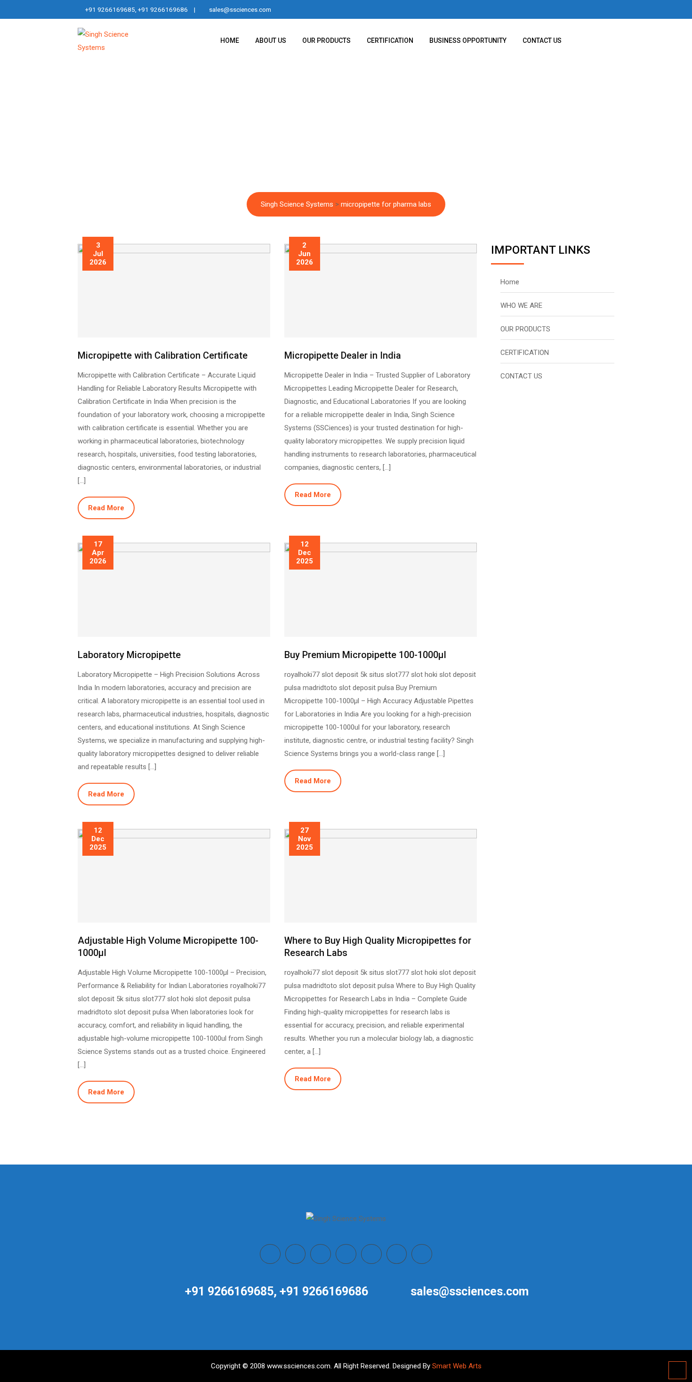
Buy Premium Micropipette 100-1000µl (365, 654)
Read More (106, 508)
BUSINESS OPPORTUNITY (468, 40)
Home (509, 282)
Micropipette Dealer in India (342, 355)
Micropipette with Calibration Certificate (163, 355)
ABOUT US (270, 40)
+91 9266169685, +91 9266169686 (136, 9)
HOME (229, 40)
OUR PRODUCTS (326, 40)
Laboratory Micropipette (129, 654)
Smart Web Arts (457, 1366)
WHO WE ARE (521, 305)
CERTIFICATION (390, 40)
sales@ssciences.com (240, 9)
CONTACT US (542, 40)
